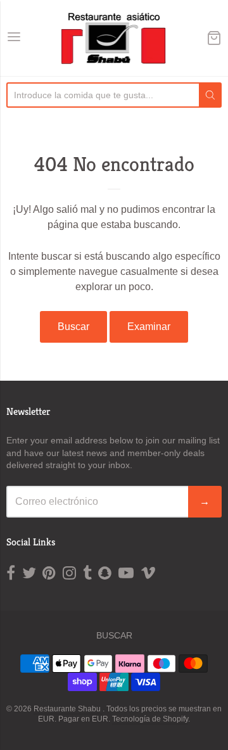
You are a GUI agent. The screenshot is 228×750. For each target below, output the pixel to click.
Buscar (73, 326)
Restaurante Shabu (68, 708)
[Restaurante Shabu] (114, 38)
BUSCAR (114, 635)
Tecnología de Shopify (150, 719)
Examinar (148, 326)
